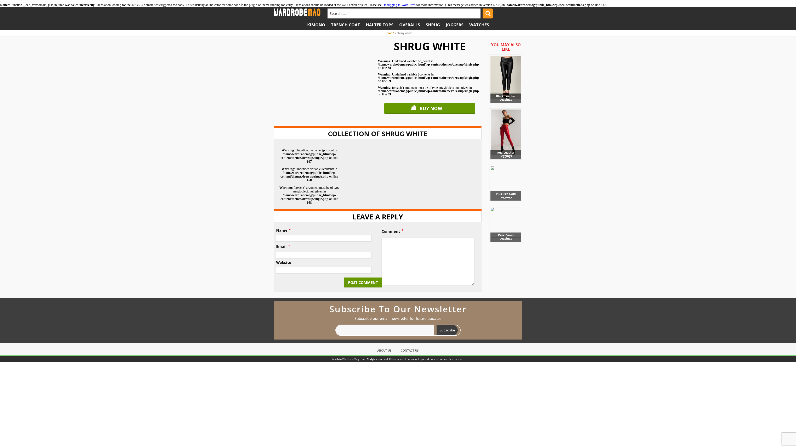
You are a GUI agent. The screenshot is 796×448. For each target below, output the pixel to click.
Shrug (433, 25)
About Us (384, 350)
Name (283, 229)
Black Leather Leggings (506, 97)
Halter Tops (379, 25)
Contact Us (410, 350)
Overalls (409, 25)
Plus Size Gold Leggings (506, 195)
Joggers (455, 25)
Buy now (431, 108)
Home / (389, 33)
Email (283, 245)
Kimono (316, 25)
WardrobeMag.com (353, 359)
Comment (393, 230)
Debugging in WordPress (398, 5)
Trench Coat (345, 25)
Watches (479, 25)
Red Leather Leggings (505, 154)
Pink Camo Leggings (506, 236)
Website (283, 262)
